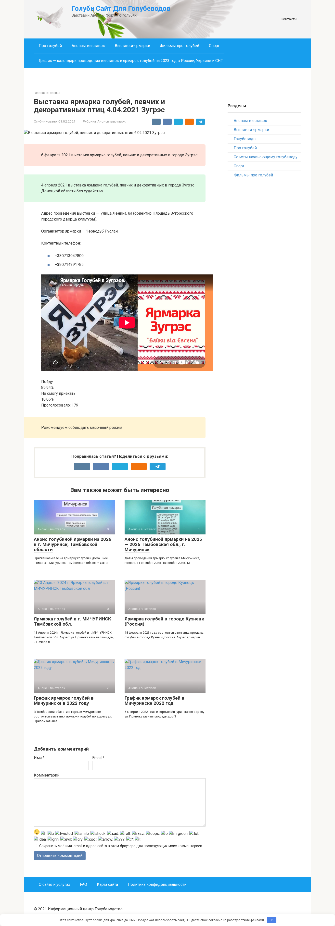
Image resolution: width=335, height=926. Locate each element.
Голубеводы (245, 138)
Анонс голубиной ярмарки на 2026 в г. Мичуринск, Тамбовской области (72, 544)
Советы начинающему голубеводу (265, 157)
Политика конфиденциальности (157, 884)
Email (98, 757)
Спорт (214, 45)
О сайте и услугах (54, 884)
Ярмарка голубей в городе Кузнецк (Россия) (164, 621)
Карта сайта (107, 884)
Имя (39, 757)
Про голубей (50, 45)
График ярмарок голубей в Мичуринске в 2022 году (64, 700)
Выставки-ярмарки (132, 45)
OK (272, 920)
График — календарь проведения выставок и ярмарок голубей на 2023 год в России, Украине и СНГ (131, 60)
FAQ (83, 884)
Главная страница (47, 93)
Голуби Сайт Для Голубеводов (120, 8)
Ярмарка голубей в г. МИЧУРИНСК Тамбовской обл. (72, 621)
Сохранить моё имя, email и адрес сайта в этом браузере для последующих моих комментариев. (121, 846)
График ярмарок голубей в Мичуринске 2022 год (154, 700)
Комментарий (46, 775)
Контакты (289, 19)
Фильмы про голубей (179, 45)
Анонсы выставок (88, 45)
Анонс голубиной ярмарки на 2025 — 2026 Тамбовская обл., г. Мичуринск (163, 544)
